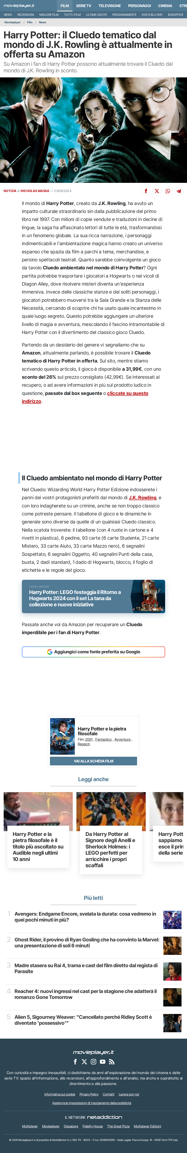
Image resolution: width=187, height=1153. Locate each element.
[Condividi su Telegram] (178, 191)
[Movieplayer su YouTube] (102, 1062)
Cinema (165, 5)
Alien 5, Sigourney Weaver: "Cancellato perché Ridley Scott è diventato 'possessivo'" (83, 1020)
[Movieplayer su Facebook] (75, 1062)
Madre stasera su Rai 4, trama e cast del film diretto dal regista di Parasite (86, 968)
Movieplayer (13, 22)
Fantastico (103, 739)
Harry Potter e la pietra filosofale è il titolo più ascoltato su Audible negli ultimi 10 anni (38, 846)
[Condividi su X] (156, 191)
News (8, 14)
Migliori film (49, 14)
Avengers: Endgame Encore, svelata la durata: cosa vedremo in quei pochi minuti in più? (85, 917)
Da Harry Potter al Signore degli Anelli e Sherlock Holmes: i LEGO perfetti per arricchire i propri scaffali (110, 850)
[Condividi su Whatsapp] (167, 191)
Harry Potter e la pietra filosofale (102, 731)
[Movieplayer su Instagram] (93, 1062)
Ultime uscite (96, 14)
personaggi (139, 5)
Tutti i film (72, 14)
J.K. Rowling (142, 497)
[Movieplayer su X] (84, 1062)
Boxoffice (175, 14)
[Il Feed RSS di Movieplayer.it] (111, 1062)
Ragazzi (84, 744)
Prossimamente (124, 14)
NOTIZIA (10, 191)
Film (65, 5)
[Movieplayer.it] (19, 5)
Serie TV (83, 5)
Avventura (122, 739)
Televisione (110, 5)
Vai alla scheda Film (93, 761)
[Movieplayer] (93, 1052)
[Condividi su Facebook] (146, 191)
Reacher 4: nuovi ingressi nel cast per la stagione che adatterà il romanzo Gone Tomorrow (86, 994)
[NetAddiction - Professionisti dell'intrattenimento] (104, 1117)
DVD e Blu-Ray (152, 14)
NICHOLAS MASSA (35, 191)
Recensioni (26, 14)
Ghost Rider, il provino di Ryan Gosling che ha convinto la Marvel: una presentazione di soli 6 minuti (87, 942)
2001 (89, 739)
